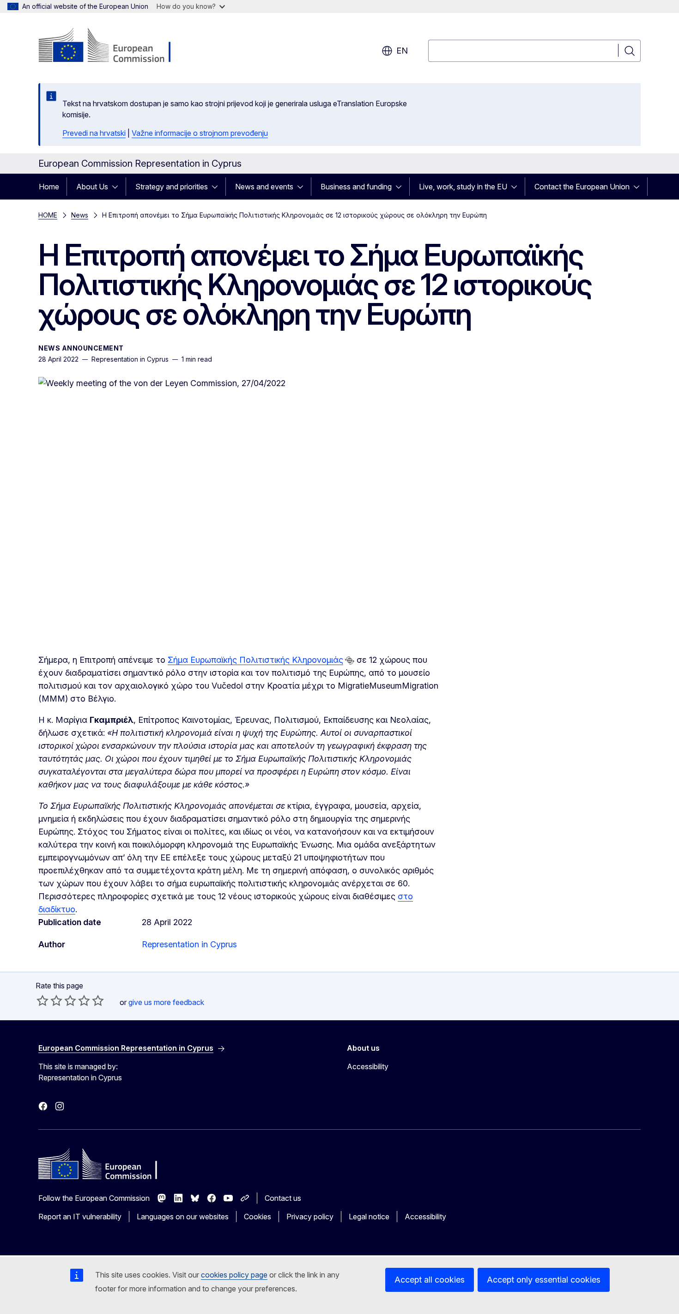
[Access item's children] (118, 187)
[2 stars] (49, 1000)
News (79, 215)
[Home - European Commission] (113, 46)
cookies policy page (234, 1274)
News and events (264, 186)
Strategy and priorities (171, 186)
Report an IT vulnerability (79, 1216)
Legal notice (369, 1216)
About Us (92, 186)
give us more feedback (166, 1002)
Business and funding (356, 186)
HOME (47, 215)
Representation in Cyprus (189, 944)
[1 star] (42, 1000)
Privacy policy (309, 1216)
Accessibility (367, 1066)
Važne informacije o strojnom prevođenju (200, 133)
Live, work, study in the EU (463, 186)
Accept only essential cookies (543, 1279)
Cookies (257, 1216)
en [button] (402, 50)
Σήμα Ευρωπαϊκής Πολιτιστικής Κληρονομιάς (255, 660)
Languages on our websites (183, 1216)
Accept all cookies (429, 1279)
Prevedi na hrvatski (94, 133)
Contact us (283, 1198)
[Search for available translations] (349, 660)
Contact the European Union (582, 186)
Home (49, 186)
